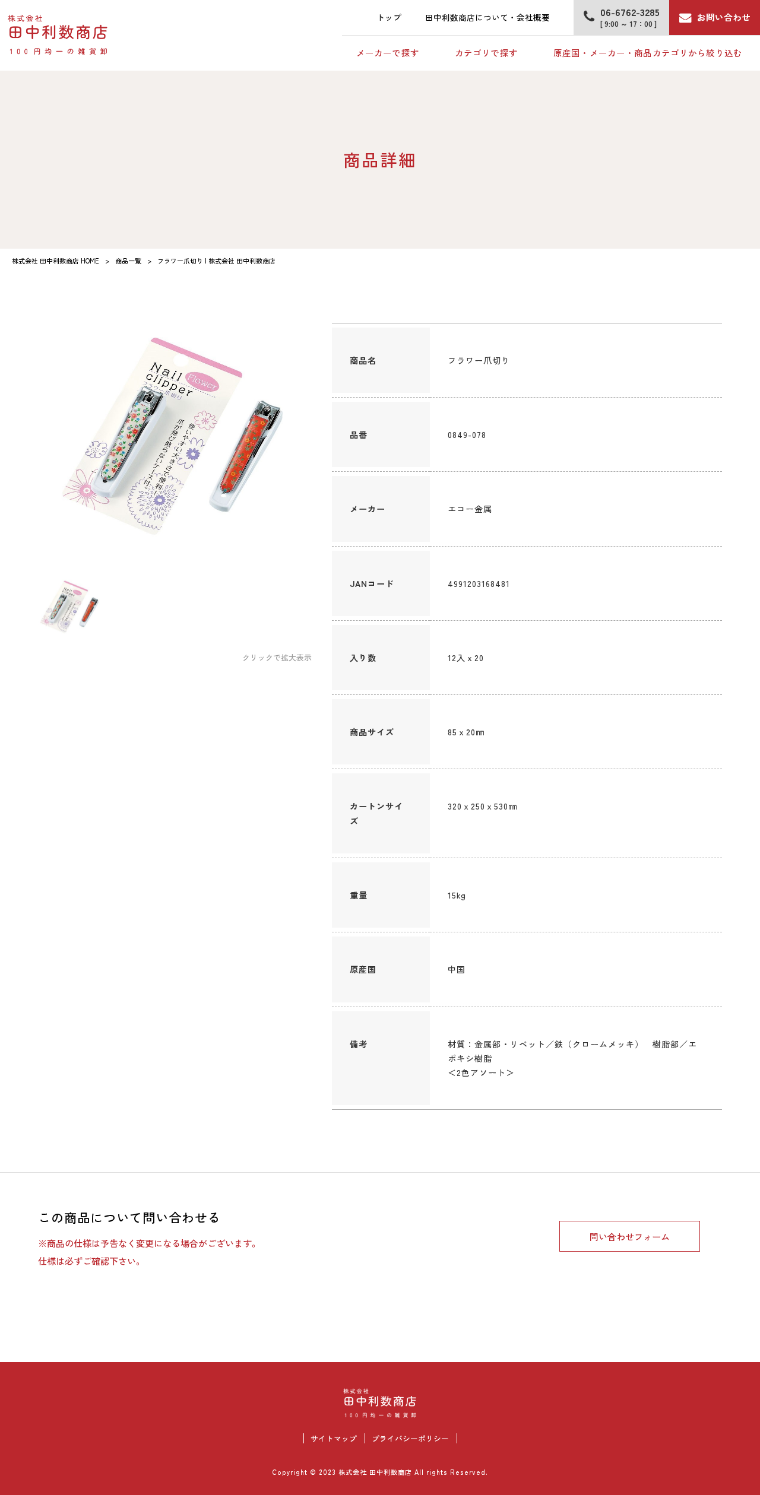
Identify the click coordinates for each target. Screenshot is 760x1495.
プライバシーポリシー (410, 1438)
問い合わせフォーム (630, 1236)
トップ (388, 17)
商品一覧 (128, 260)
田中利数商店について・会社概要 (487, 17)
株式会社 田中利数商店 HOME (55, 260)
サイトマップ (334, 1438)
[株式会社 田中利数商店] (58, 35)
